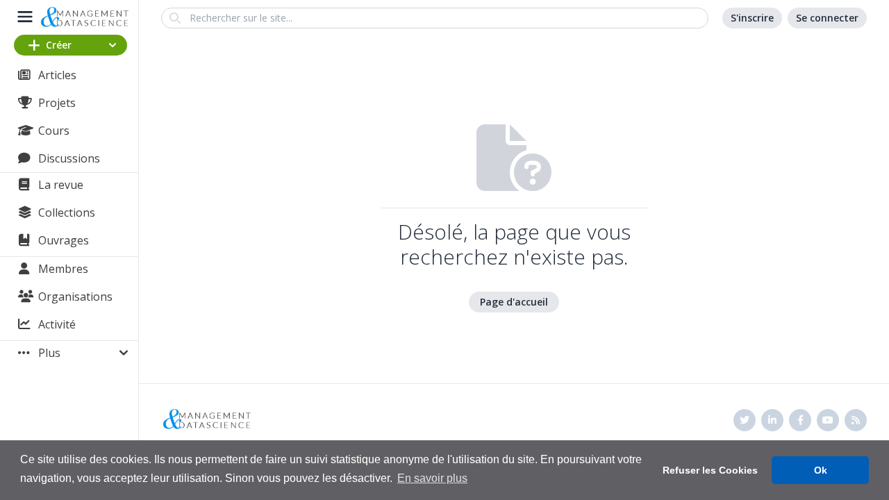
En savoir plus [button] (432, 478)
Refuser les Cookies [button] (710, 470)
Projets (57, 102)
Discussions (69, 158)
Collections (66, 212)
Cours (53, 130)
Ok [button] (820, 470)
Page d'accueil (514, 301)
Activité (57, 324)
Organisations (75, 296)
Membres (63, 268)
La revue (60, 184)
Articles (57, 75)
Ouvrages (63, 240)
